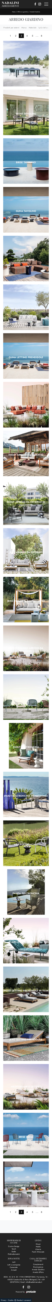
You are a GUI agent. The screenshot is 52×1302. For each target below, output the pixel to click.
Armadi (14, 1270)
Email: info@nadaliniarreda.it (31, 1282)
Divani (38, 1244)
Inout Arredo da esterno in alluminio (26, 503)
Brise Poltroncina (26, 698)
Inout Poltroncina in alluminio (26, 795)
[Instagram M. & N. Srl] (39, 4)
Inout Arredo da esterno (26, 454)
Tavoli (14, 1249)
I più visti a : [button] (43, 27)
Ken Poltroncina (26, 844)
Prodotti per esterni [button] (11, 27)
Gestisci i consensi (24, 1300)
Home (14, 12)
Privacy (3, 1300)
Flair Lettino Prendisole (26, 942)
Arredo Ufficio (38, 1272)
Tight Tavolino (26, 113)
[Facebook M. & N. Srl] (34, 4)
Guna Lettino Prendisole (26, 357)
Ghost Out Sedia (26, 1185)
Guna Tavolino (26, 211)
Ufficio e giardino (22, 12)
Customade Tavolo (26, 64)
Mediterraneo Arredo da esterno (26, 650)
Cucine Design (13, 1246)
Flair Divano (26, 259)
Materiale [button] (32, 27)
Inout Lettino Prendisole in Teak (26, 990)
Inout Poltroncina (26, 747)
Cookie (11, 1300)
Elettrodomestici (14, 1254)
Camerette (14, 1267)
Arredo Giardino (35, 12)
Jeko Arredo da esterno (26, 552)
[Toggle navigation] (46, 4)
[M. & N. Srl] (10, 4)
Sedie (14, 1251)
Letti (13, 1262)
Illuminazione (38, 1267)
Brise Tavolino (26, 162)
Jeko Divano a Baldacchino (26, 600)
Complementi (38, 1264)
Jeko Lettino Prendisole (26, 1039)
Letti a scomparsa (13, 1264)
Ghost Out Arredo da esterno (26, 308)
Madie (38, 1246)
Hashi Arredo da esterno (26, 406)
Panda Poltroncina (26, 893)
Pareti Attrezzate (38, 1252)
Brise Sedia (26, 1136)
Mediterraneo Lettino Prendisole (26, 1088)
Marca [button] (24, 27)
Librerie (38, 1249)
